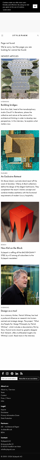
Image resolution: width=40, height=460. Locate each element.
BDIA (3, 432)
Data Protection (6, 418)
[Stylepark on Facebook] (3, 373)
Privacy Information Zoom (10, 415)
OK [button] (35, 6)
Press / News (6, 398)
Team (3, 392)
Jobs (2, 401)
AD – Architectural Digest (10, 427)
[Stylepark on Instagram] (7, 373)
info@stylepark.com (8, 449)
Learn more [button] (7, 9)
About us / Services (8, 389)
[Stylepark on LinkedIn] (16, 373)
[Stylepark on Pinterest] (12, 373)
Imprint (3, 410)
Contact (3, 395)
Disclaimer (4, 412)
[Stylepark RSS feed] (21, 373)
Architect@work (6, 429)
